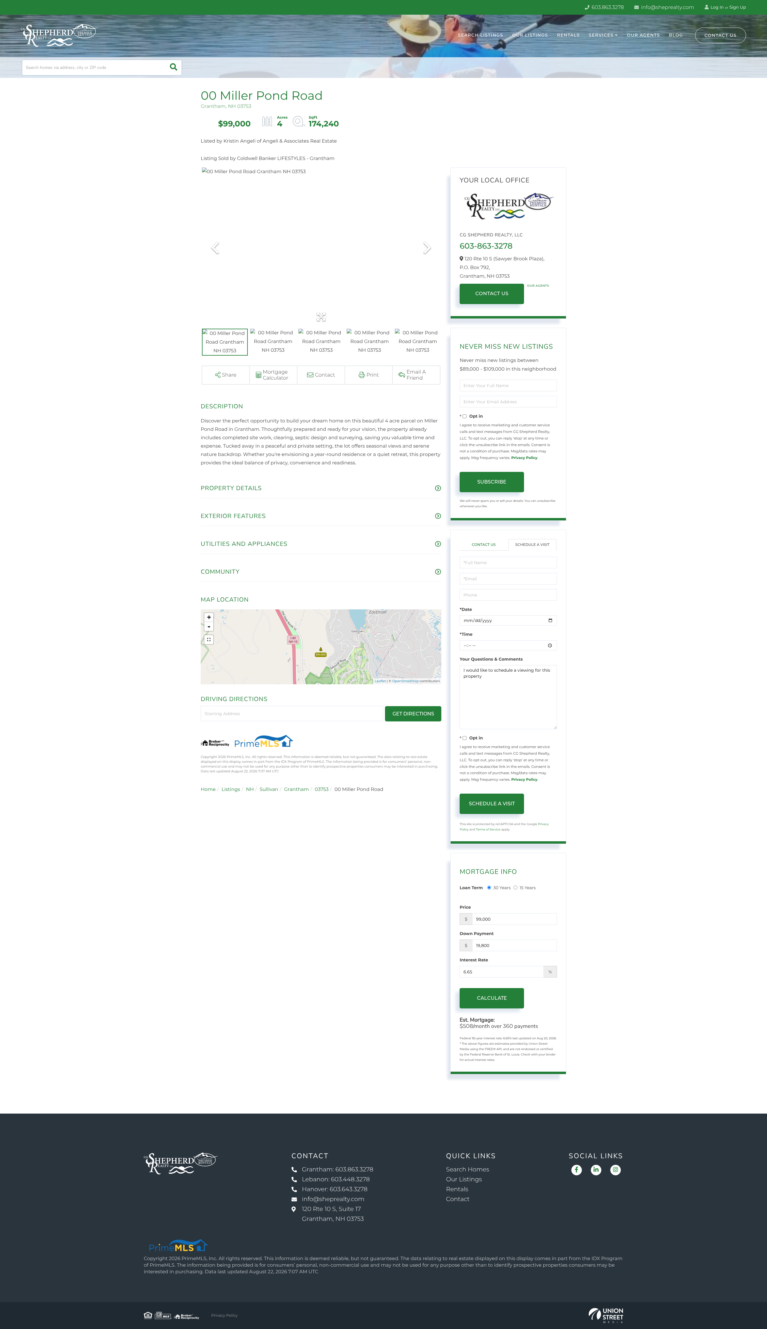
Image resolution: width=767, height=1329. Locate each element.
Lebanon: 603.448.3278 (336, 1179)
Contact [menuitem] (458, 1199)
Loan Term (471, 887)
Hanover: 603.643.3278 (335, 1189)
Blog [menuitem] (676, 35)
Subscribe (491, 482)
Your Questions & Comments (491, 659)
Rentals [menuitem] (568, 35)
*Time (466, 634)
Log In (716, 7)
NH (250, 789)
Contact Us (720, 35)
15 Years (528, 887)
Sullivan (268, 789)
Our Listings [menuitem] (530, 35)
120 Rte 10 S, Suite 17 (333, 1214)
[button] (173, 67)
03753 (321, 789)
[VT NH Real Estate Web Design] (606, 1315)
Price (465, 907)
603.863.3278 (607, 7)
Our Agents (538, 286)
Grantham (296, 789)
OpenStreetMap (405, 681)
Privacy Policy (524, 458)
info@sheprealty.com (667, 7)
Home (208, 789)
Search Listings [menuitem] (480, 35)
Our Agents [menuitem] (643, 35)
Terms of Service (488, 829)
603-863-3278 (486, 246)
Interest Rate (474, 960)
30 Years (502, 887)
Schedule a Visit (532, 545)
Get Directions (413, 714)
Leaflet (380, 681)
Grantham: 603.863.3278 (337, 1169)
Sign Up (737, 7)
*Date (466, 609)
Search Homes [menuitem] (467, 1169)
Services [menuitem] (601, 35)
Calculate (492, 998)
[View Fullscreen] (208, 639)
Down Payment (477, 933)
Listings (230, 789)
